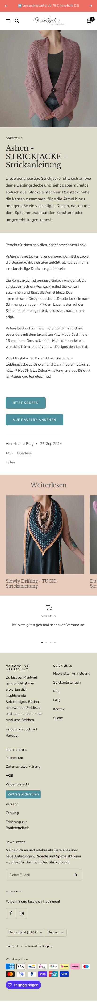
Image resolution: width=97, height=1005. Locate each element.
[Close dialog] (91, 461)
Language (14, 502)
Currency (14, 520)
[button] (48, 492)
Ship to (12, 485)
